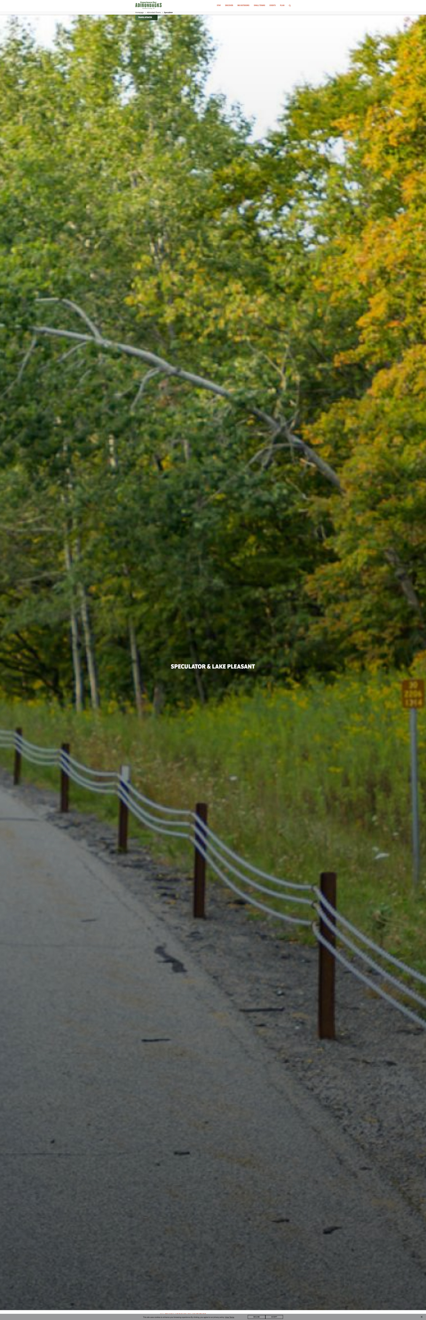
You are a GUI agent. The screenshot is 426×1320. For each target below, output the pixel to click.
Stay (219, 6)
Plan (282, 6)
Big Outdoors (243, 6)
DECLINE (256, 1317)
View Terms (229, 1317)
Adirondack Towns (154, 13)
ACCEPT (274, 1317)
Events (273, 6)
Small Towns (259, 6)
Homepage (139, 13)
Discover (229, 6)
